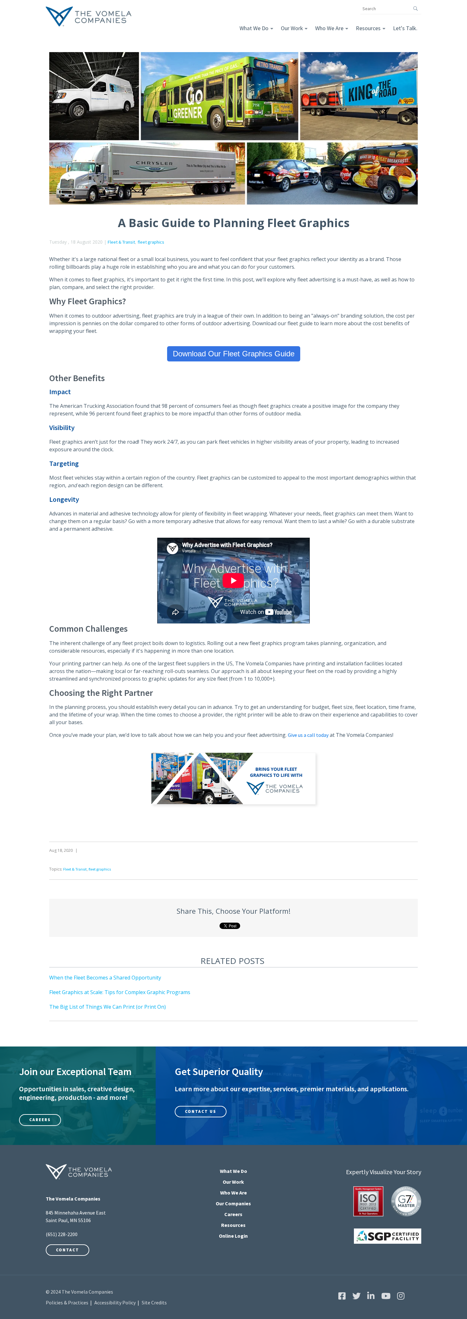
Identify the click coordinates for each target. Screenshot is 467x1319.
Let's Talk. (405, 28)
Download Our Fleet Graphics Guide (233, 353)
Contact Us (200, 1111)
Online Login (233, 1236)
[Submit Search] (415, 8)
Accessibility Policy (115, 1302)
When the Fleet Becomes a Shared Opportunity (105, 977)
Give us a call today (308, 735)
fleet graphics (151, 242)
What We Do (254, 28)
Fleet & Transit (121, 242)
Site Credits (154, 1302)
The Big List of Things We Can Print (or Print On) (107, 1006)
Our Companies (233, 1203)
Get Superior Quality (219, 1071)
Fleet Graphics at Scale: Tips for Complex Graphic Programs (119, 992)
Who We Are (329, 28)
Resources (368, 28)
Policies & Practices (67, 1302)
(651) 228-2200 (62, 1234)
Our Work (292, 28)
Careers (40, 1119)
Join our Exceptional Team (75, 1071)
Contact (67, 1250)
